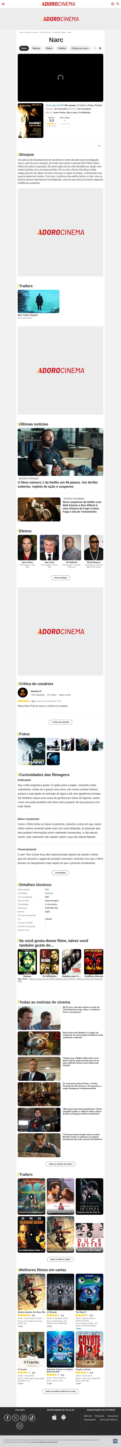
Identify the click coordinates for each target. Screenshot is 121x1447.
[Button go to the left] (95, 48)
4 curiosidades (51, 904)
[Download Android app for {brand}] (65, 1417)
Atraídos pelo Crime (72, 976)
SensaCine (112, 1416)
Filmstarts (99, 1416)
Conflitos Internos (93, 976)
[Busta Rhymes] (93, 547)
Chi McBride (84, 112)
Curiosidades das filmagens (44, 775)
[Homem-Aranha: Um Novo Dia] (31, 1292)
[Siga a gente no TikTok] (32, 1418)
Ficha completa (60, 578)
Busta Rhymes (93, 562)
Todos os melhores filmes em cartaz (60, 1391)
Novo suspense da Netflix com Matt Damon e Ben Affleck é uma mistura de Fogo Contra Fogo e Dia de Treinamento (82, 507)
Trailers (26, 286)
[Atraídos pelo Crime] (71, 962)
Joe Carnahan (61, 109)
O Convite (22, 1369)
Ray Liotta (72, 112)
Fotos (24, 734)
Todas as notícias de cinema (60, 1164)
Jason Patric (59, 112)
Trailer (20, 1326)
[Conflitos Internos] (93, 962)
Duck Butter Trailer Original (89, 1250)
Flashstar (49, 893)
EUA (47, 890)
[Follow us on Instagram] (24, 1418)
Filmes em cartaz (31, 32)
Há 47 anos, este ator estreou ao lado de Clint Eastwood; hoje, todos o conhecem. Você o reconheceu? (81, 1009)
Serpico (27, 976)
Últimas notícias (33, 424)
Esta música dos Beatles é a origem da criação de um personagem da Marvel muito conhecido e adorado (83, 1035)
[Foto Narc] (31, 751)
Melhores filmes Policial (65, 979)
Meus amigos (65, 117)
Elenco (25, 531)
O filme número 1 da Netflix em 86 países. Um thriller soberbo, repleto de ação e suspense (58, 484)
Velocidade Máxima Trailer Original (31, 1250)
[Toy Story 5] (89, 1292)
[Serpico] (27, 962)
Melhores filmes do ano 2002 (41, 979)
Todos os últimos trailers (60, 1259)
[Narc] (30, 120)
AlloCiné (88, 1416)
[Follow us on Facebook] (8, 1418)
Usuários (51, 117)
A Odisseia (52, 1312)
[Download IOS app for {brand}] (56, 1417)
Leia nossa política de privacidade (44, 1442)
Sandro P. (36, 691)
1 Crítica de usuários (60, 722)
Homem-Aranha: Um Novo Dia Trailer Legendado (61, 1250)
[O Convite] (31, 1349)
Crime (91, 105)
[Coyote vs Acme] (89, 1349)
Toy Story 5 (81, 1312)
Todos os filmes (45, 32)
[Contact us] (20, 1426)
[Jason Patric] (27, 547)
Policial (98, 105)
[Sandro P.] (23, 693)
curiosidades (60, 873)
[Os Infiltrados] (49, 962)
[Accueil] (58, 4)
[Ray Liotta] (49, 547)
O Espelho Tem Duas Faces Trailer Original (61, 1212)
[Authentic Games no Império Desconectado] (60, 1349)
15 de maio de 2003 (55, 105)
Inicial (21, 32)
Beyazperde (90, 1419)
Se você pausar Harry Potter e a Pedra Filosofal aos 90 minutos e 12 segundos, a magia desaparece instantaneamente (82, 1085)
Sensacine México (109, 1419)
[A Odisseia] (60, 1292)
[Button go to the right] (100, 48)
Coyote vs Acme (83, 1369)
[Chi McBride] (71, 547)
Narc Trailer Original (28, 315)
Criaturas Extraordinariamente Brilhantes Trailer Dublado (31, 1212)
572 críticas (52, 695)
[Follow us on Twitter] (16, 1418)
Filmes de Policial (59, 32)
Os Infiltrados (49, 976)
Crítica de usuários (36, 684)
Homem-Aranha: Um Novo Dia (31, 1312)
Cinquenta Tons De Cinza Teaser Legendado (89, 1212)
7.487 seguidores (38, 695)
